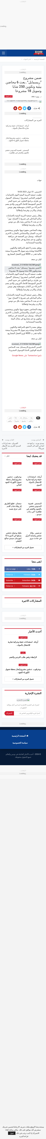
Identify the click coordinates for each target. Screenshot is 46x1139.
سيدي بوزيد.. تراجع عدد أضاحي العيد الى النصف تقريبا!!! (35, 445)
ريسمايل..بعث (23, 417)
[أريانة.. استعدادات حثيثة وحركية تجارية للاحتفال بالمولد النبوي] (36, 129)
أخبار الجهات (8, 96)
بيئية (31, 417)
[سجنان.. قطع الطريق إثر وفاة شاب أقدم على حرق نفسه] (12, 495)
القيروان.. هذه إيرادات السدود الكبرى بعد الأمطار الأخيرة (11, 445)
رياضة (23, 653)
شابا (16, 417)
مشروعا (17, 421)
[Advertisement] (23, 380)
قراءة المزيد (23, 1136)
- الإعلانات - (23, 408)
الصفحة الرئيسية (19, 736)
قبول (12, 1133)
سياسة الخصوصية (20, 743)
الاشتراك (9, 713)
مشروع (24, 421)
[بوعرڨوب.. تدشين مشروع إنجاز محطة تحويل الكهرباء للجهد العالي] (36, 141)
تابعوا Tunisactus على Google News (27, 355)
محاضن (31, 421)
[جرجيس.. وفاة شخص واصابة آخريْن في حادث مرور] (33, 524)
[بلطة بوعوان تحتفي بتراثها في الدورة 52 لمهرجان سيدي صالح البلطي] (12, 524)
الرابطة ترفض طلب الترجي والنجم (23, 657)
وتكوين (10, 421)
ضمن (10, 417)
